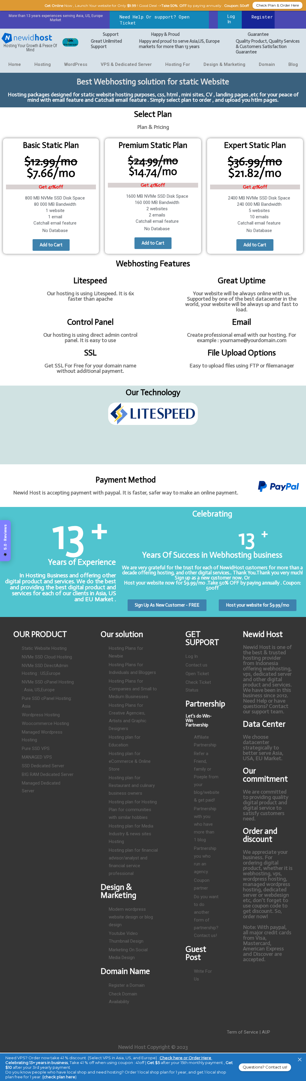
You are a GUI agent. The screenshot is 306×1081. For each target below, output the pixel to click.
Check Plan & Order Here (277, 5)
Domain (267, 64)
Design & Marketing (224, 64)
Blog (293, 64)
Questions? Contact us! (265, 1067)
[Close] (300, 1059)
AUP (266, 1032)
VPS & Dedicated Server (126, 64)
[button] (8, 427)
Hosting (42, 64)
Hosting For (177, 64)
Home (14, 64)
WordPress (75, 64)
